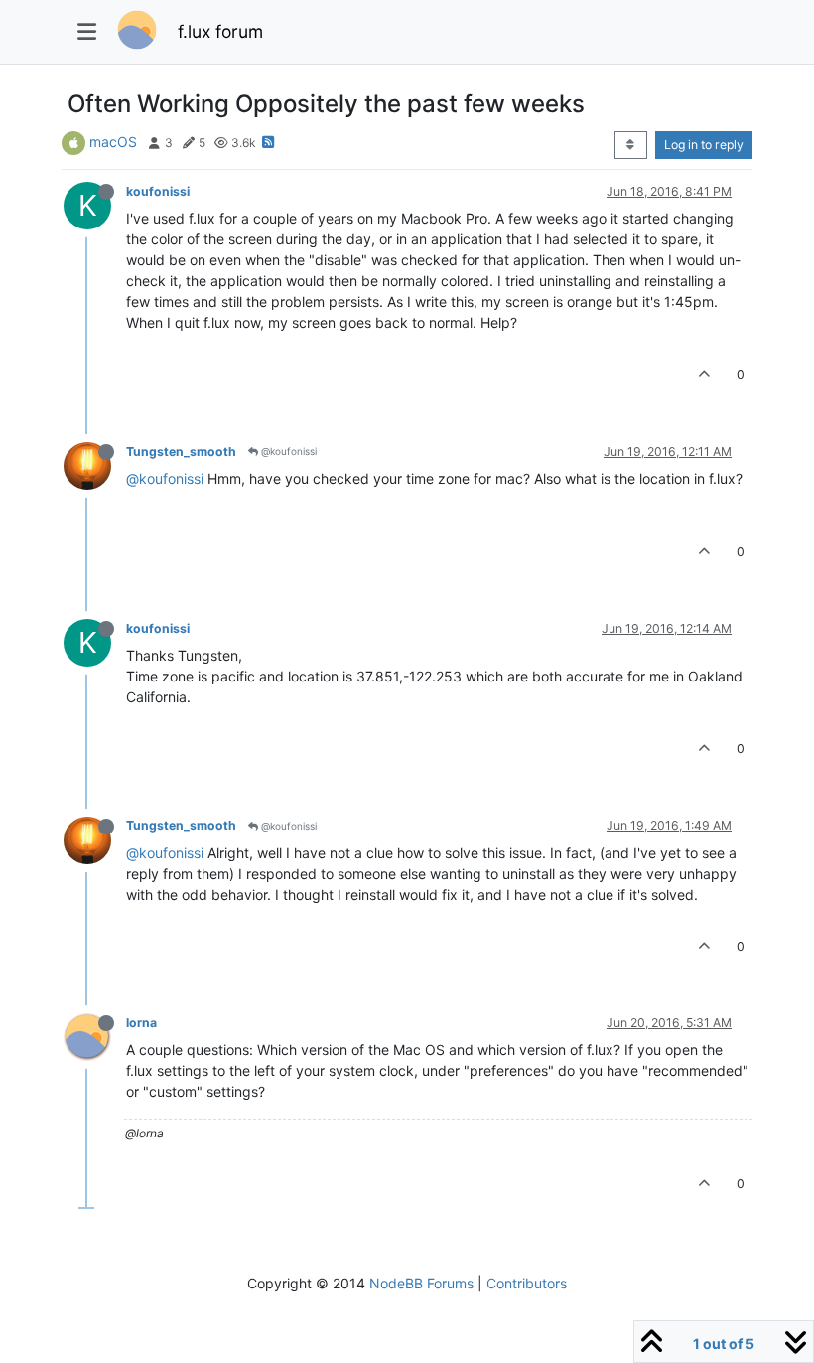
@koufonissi (287, 451)
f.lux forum (220, 31)
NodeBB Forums (421, 1283)
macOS (113, 141)
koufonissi (158, 191)
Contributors (526, 1283)
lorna (141, 1022)
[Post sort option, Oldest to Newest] (630, 145)
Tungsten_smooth (181, 451)
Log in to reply (704, 144)
